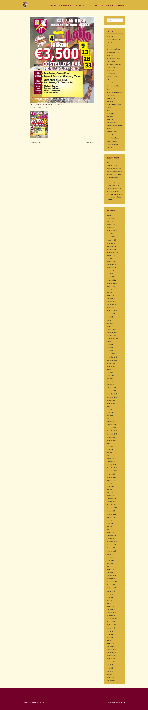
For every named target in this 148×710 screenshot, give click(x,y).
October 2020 (111, 335)
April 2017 (110, 455)
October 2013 (111, 585)
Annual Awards (112, 83)
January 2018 (111, 428)
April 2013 (110, 603)
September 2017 (112, 440)
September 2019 (112, 366)
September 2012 (112, 625)
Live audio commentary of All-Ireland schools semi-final (114, 197)
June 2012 (110, 634)
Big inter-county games (114, 126)
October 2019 (111, 363)
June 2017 (110, 449)
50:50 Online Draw (113, 138)
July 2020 (110, 345)
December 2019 (112, 357)
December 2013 (112, 579)
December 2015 (112, 505)
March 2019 (111, 385)
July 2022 (110, 289)
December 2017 (112, 431)
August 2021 (111, 314)
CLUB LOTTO (99, 5)
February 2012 (111, 646)
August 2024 (111, 255)
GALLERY (110, 116)
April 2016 (110, 492)
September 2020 (112, 338)
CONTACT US (120, 5)
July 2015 (110, 520)
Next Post (90, 142)
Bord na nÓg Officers (114, 58)
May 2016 (110, 489)
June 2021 (110, 317)
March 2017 (111, 458)
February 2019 (111, 388)
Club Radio (110, 113)
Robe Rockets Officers (114, 86)
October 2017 (111, 437)
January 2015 (111, 539)
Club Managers (112, 141)
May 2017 (110, 452)
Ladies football (111, 67)
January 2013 (111, 612)
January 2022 (111, 301)
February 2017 (111, 462)
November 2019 (112, 360)
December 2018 (112, 394)
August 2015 (111, 517)
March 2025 (111, 237)
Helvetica (110, 119)
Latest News (111, 61)
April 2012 (110, 640)
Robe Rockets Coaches (114, 92)
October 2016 (111, 474)
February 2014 (111, 572)
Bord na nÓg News (113, 52)
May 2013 (110, 600)
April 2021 (110, 323)
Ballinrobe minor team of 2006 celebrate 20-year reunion (114, 177)
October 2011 (111, 656)
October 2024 (111, 249)
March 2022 (111, 295)
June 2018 (110, 412)
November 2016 (112, 471)
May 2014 (110, 563)
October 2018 (111, 400)
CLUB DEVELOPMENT (65, 5)
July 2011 (110, 665)
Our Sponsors (111, 46)
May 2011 (110, 671)
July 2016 (110, 483)
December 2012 (112, 616)
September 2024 (112, 252)
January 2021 (111, 329)
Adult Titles (110, 70)
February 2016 (111, 499)
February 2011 (111, 680)
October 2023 (111, 268)
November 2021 (112, 305)
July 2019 (110, 372)
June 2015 (110, 523)
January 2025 (111, 240)
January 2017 (111, 465)
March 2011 (110, 677)
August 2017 (111, 443)
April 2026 (110, 221)
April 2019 (110, 381)
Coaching (110, 55)
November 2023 (112, 264)
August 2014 (111, 554)
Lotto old (32, 107)
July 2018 (110, 409)
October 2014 (111, 548)
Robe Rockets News (113, 49)
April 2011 (110, 674)
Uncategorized (111, 122)
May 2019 (110, 378)
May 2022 (110, 292)
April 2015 (110, 529)
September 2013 (112, 588)
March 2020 (111, 354)
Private (109, 129)
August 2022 (111, 286)
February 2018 (111, 425)
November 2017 (112, 434)
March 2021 (110, 326)
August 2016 (111, 480)
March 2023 (111, 277)
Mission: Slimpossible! (114, 40)
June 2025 (110, 234)
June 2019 (110, 375)
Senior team (111, 73)
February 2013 (111, 609)
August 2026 (111, 215)
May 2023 (110, 274)
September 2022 (112, 283)
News (108, 89)
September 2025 (112, 231)
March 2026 (111, 224)
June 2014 (110, 560)
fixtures (109, 147)
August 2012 (111, 628)
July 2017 (110, 446)
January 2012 (111, 649)
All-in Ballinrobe (112, 135)
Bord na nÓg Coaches (114, 64)
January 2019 (111, 391)
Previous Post (35, 142)
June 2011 (110, 668)
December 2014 (112, 542)
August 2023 (111, 271)
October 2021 (111, 308)
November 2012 (112, 619)
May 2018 (110, 415)
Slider (108, 110)
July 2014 (110, 557)
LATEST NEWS (87, 5)
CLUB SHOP (109, 5)
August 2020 (111, 341)
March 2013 (110, 606)
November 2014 (112, 545)
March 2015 (110, 532)
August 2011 (111, 662)
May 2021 (110, 320)
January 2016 (111, 502)
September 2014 (112, 551)
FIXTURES (78, 5)
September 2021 (112, 311)
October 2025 (111, 228)
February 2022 (111, 298)
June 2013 (110, 597)
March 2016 (111, 495)
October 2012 (111, 622)
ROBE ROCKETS (112, 98)
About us (110, 101)
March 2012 (110, 643)
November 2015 (112, 508)
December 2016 (112, 468)
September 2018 (112, 403)
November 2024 (112, 246)
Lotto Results (111, 95)
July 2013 (110, 594)
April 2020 (110, 351)
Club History (111, 37)
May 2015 (110, 526)
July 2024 (110, 258)
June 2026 (110, 218)
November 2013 (112, 582)
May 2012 (110, 637)
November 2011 (112, 652)
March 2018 (111, 422)
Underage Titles (112, 77)
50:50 (108, 80)
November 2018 (112, 397)
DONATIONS (52, 5)
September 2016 (112, 477)
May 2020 (110, 348)
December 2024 (112, 243)
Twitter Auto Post (112, 144)
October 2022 (111, 280)
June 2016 (110, 486)
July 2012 (110, 631)
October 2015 (111, 511)
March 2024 (111, 261)
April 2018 (110, 418)
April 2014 (110, 566)
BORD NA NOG (112, 132)
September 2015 (112, 514)
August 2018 (111, 406)
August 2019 (111, 369)
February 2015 (111, 535)
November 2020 (112, 332)
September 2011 (112, 659)
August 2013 (111, 591)
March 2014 (111, 569)
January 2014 (111, 575)
